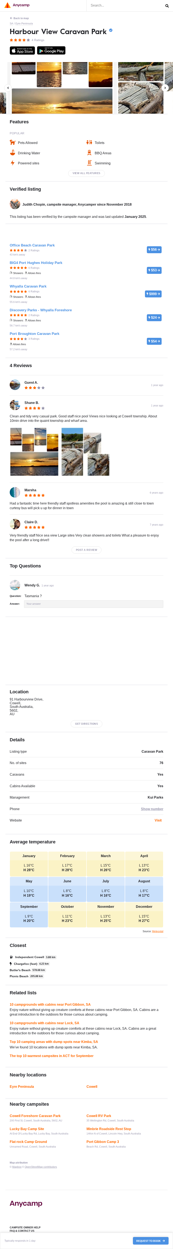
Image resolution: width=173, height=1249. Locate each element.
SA (11, 23)
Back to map (21, 18)
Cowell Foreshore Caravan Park (35, 1116)
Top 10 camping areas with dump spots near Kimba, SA (54, 1042)
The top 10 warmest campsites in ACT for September (51, 1056)
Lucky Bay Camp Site (27, 1129)
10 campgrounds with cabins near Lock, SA (44, 1023)
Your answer (33, 603)
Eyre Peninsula (24, 23)
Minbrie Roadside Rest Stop (108, 1129)
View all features (86, 173)
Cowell (91, 1086)
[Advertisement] (86, 650)
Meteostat (157, 931)
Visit (158, 820)
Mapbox (17, 1166)
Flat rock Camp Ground (28, 1142)
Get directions (86, 723)
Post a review (86, 550)
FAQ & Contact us (22, 1230)
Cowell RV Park (98, 1116)
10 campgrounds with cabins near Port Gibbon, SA (50, 1004)
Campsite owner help (25, 1227)
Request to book (148, 1240)
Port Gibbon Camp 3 (102, 1142)
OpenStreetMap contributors (41, 1166)
